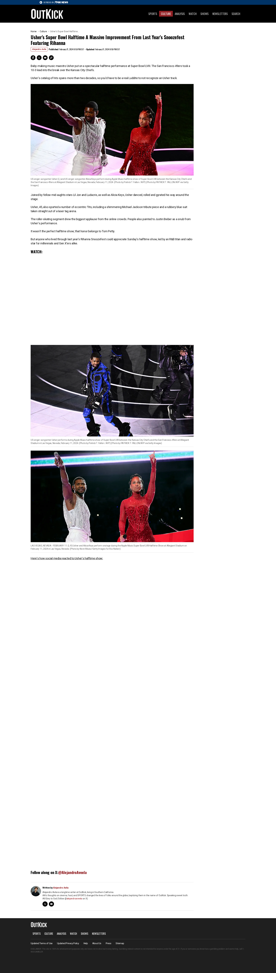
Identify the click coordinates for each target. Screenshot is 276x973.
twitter (45, 904)
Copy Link (51, 57)
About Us (96, 943)
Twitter (39, 57)
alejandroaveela (74, 898)
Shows (204, 14)
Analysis (180, 14)
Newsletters (220, 14)
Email (45, 57)
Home (34, 31)
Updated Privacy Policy (68, 943)
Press (108, 943)
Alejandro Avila (39, 49)
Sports (152, 14)
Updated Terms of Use (42, 943)
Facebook (33, 57)
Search (236, 14)
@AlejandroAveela (72, 872)
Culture (166, 14)
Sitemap (120, 943)
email (51, 904)
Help (86, 943)
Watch (193, 14)
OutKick (47, 14)
